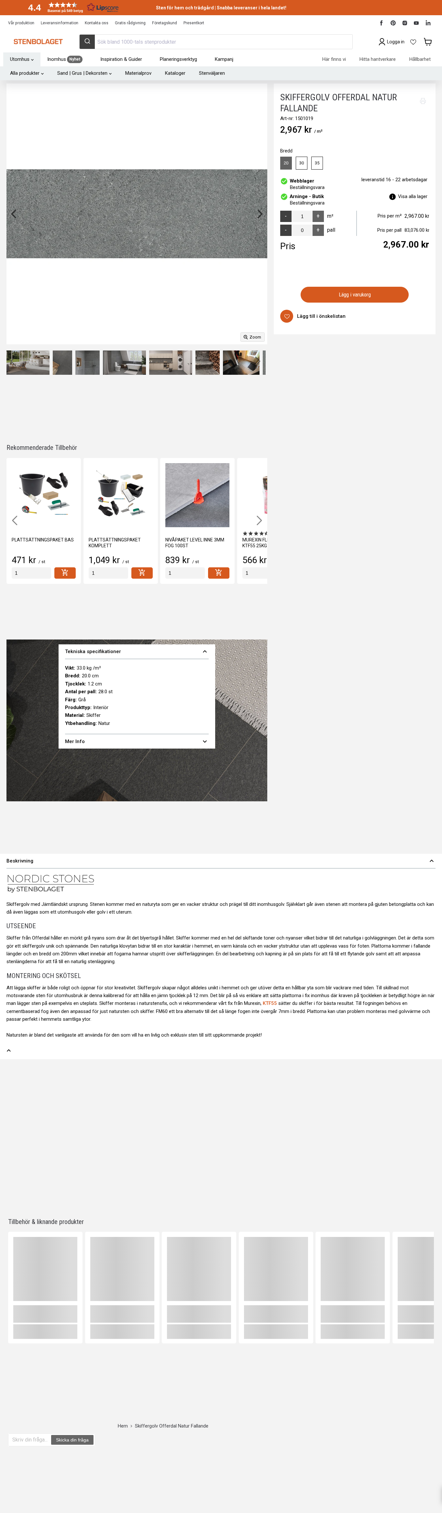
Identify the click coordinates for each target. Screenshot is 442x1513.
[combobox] (215, 41)
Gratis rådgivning (130, 23)
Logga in (395, 41)
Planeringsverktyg (178, 59)
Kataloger (175, 73)
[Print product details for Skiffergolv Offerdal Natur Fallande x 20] (422, 101)
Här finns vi (334, 59)
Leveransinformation (59, 23)
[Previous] (14, 213)
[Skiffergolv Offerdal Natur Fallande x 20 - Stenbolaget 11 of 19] (87, 362)
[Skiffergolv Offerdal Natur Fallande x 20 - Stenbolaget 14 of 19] (207, 362)
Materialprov (138, 73)
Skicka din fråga (72, 1439)
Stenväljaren (212, 73)
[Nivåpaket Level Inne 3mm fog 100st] (197, 495)
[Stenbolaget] (38, 41)
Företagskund (164, 23)
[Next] (259, 213)
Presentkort (193, 23)
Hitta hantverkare (377, 59)
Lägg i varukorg (355, 294)
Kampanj (224, 59)
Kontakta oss (96, 23)
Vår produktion (21, 23)
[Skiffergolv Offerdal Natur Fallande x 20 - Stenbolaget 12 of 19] (124, 362)
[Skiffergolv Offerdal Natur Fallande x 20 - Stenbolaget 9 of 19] (28, 362)
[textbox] (30, 1439)
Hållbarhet (420, 59)
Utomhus (19, 59)
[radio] (286, 163)
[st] (31, 573)
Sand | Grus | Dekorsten (82, 73)
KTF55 (270, 1003)
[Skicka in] (87, 42)
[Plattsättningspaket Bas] (44, 495)
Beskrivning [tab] (221, 861)
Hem (123, 1426)
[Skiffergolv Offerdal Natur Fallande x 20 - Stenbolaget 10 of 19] (62, 362)
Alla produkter (24, 73)
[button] (71, 7)
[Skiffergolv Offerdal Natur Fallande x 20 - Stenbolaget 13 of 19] (171, 362)
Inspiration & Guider (121, 59)
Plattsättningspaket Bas (43, 539)
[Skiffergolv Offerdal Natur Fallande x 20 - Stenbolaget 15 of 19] (241, 362)
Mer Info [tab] (137, 741)
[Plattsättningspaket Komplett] (121, 495)
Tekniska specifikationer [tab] (137, 651)
